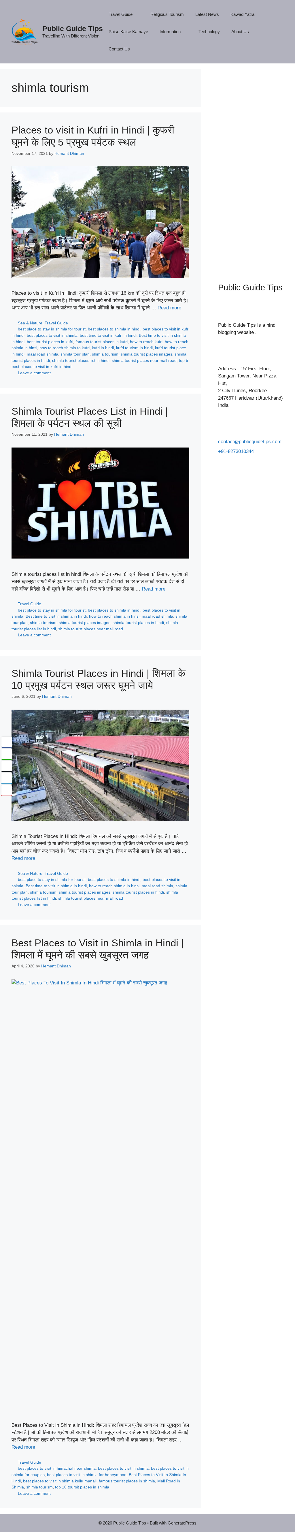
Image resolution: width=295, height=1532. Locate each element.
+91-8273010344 (236, 451)
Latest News (207, 14)
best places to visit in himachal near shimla (57, 1468)
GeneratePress (182, 1522)
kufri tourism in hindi (134, 347)
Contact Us (119, 48)
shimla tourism (105, 354)
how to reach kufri (146, 341)
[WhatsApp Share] (6, 754)
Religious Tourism (167, 14)
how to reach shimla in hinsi (114, 616)
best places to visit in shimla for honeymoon (86, 1474)
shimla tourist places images (146, 354)
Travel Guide (121, 14)
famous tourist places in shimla (127, 1481)
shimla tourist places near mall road (144, 360)
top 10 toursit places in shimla (82, 1487)
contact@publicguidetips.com (249, 441)
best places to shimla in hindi (114, 329)
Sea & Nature (30, 323)
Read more (169, 308)
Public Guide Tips (72, 29)
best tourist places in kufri (50, 341)
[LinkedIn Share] (6, 778)
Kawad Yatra (242, 14)
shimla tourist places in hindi (138, 622)
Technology (209, 31)
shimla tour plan (75, 354)
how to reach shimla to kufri (64, 347)
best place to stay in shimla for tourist (52, 329)
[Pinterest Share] (6, 790)
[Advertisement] (250, 167)
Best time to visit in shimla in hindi (56, 616)
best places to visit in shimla (52, 335)
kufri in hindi (103, 347)
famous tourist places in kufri (101, 341)
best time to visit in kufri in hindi (108, 335)
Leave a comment (34, 373)
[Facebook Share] (6, 742)
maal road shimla (42, 354)
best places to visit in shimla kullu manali (60, 1481)
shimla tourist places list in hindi (80, 360)
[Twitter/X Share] (6, 766)
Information (170, 31)
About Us (240, 31)
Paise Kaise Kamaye (128, 31)
